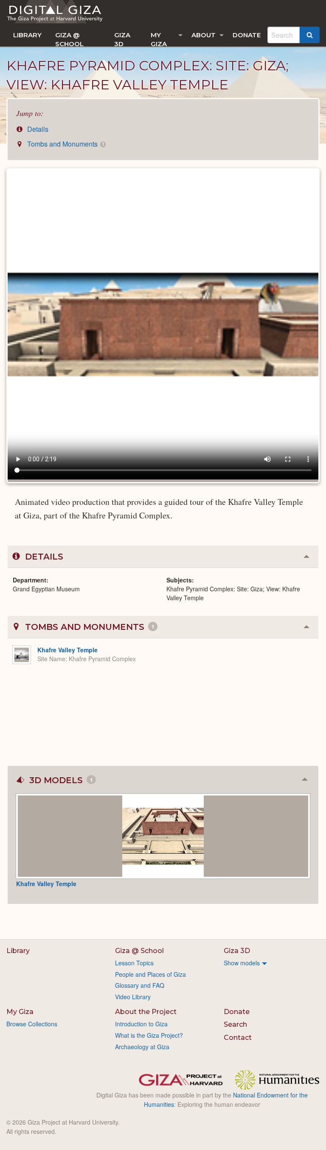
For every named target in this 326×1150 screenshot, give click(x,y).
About (203, 35)
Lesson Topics (134, 963)
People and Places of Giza (150, 974)
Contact (238, 1038)
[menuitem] (27, 35)
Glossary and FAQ (139, 985)
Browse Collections (31, 1024)
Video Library (133, 996)
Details (36, 129)
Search (235, 1024)
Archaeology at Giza (142, 1046)
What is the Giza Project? (149, 1035)
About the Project (146, 1012)
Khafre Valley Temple (67, 650)
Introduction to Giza (141, 1024)
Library (27, 35)
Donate (247, 35)
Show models (242, 963)
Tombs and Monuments (64, 144)
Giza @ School (69, 39)
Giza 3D (122, 39)
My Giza (159, 39)
